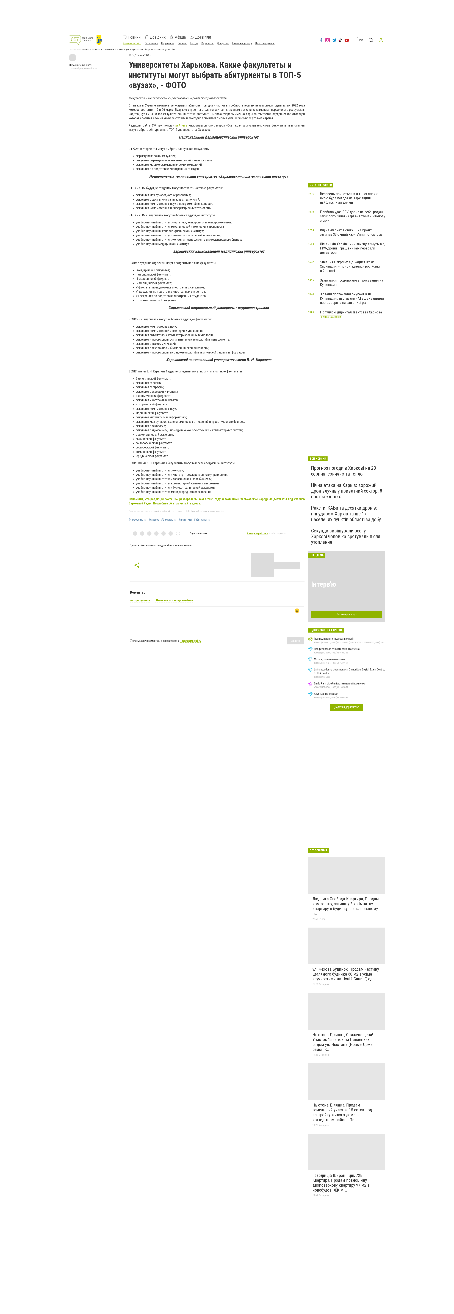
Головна (72, 49)
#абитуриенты (202, 519)
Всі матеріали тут (347, 614)
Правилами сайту (190, 640)
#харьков (153, 519)
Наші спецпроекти (265, 43)
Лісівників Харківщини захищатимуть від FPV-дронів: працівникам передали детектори (352, 248)
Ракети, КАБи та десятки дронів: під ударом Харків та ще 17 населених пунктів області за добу (346, 513)
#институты (185, 519)
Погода (194, 43)
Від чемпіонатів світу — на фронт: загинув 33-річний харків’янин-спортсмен (352, 232)
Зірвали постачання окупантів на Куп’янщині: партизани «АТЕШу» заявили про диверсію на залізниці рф (352, 298)
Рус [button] (361, 40)
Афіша (180, 37)
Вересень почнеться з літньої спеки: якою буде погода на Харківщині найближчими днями (349, 198)
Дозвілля (203, 37)
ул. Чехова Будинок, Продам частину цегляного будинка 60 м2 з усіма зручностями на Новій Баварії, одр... (345, 974)
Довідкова (223, 43)
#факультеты (168, 519)
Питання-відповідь (242, 43)
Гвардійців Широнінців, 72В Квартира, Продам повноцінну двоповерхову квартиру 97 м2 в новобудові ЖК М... (341, 1183)
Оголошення (151, 43)
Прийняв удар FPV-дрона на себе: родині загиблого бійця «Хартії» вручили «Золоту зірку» (352, 216)
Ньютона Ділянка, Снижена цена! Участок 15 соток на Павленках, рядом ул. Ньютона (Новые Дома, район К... (342, 1042)
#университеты (137, 519)
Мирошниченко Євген (80, 65)
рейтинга (181, 125)
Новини (134, 37)
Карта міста (207, 43)
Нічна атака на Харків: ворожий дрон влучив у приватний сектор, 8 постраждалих (346, 490)
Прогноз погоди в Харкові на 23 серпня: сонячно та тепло (343, 471)
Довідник (158, 37)
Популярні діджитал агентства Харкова (351, 312)
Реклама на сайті (132, 43)
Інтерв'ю (323, 584)
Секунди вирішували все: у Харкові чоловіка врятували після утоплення (345, 536)
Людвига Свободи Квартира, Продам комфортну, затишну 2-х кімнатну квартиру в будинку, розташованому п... (345, 906)
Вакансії (182, 43)
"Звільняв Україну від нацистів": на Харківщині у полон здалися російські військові (350, 266)
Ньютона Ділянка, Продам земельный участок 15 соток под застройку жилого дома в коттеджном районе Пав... (342, 1112)
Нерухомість (167, 43)
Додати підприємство (346, 707)
